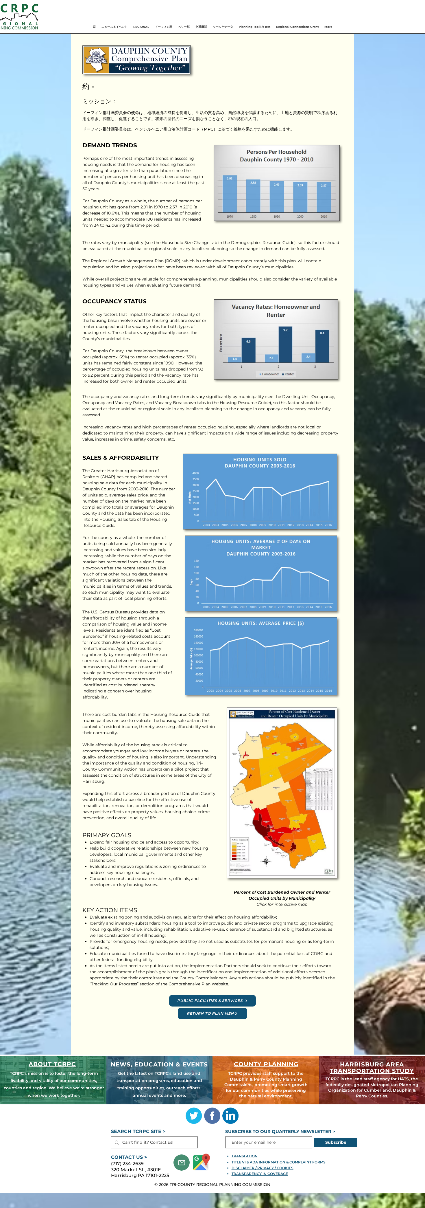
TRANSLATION (245, 1156)
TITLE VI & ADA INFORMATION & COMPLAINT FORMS (279, 1162)
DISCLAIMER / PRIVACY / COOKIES (262, 1168)
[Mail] (181, 1162)
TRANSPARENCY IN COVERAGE (260, 1174)
